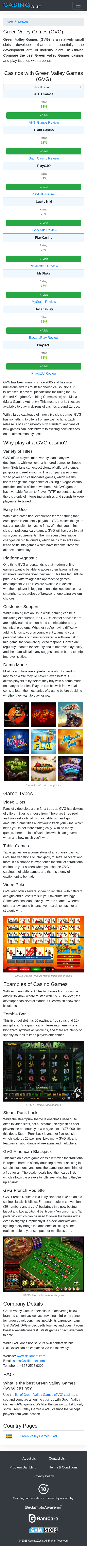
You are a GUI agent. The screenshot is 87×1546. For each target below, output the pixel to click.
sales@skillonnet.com (29, 1361)
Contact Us (57, 1458)
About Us (29, 1458)
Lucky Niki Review (44, 230)
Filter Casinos (41, 87)
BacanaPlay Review (43, 337)
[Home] (22, 5)
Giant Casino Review (44, 158)
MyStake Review (44, 301)
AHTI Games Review (44, 122)
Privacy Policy (43, 1476)
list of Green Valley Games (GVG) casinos (45, 1394)
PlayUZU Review (43, 373)
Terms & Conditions (63, 1467)
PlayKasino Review (44, 266)
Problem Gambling (23, 1467)
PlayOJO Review (44, 194)
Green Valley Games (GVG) (39, 1436)
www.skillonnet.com (31, 1356)
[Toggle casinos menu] (78, 6)
